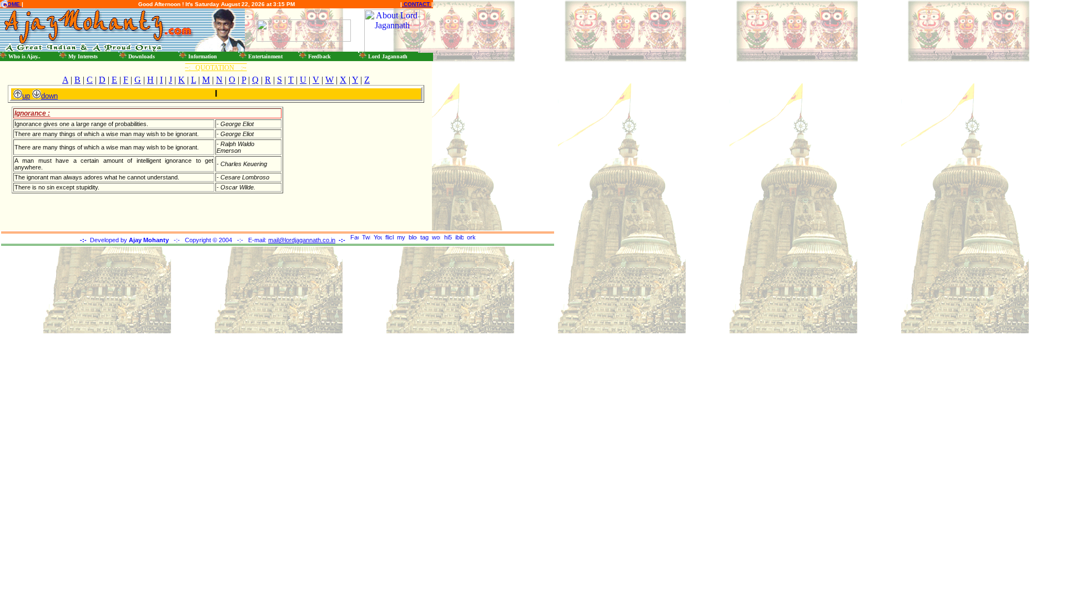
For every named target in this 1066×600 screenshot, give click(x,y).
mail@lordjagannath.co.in (301, 240)
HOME (12, 4)
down (49, 96)
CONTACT (416, 4)
